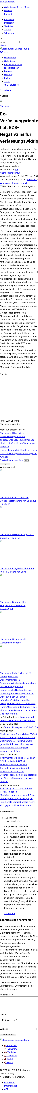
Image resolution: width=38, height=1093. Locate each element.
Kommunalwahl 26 (13, 64)
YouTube (8, 26)
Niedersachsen (11, 68)
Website (4, 1029)
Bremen (8, 71)
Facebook (9, 19)
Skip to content (7, 1)
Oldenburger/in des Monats (17, 7)
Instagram (9, 23)
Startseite (5, 460)
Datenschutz (10, 1086)
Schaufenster (13, 85)
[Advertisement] (19, 397)
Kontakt (8, 14)
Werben (8, 10)
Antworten (9, 913)
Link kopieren (5, 464)
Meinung (8, 74)
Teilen (27, 460)
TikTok (7, 29)
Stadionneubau (12, 720)
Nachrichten (10, 57)
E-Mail (23, 183)
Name (3, 1014)
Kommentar (6, 994)
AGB (6, 1089)
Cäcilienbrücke (27, 720)
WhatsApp (9, 33)
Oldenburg (9, 61)
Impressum (9, 1082)
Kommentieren (17, 460)
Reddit (15, 183)
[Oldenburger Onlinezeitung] (14, 1040)
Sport (7, 81)
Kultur (7, 78)
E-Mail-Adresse (8, 1020)
